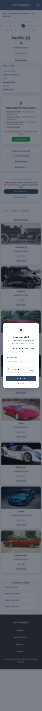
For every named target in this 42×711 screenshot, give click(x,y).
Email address (11, 357)
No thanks (21, 384)
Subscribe (21, 378)
